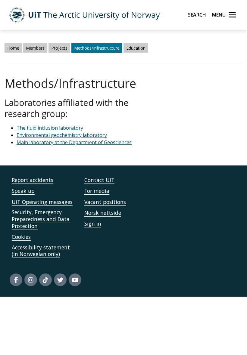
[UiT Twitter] (60, 279)
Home (13, 48)
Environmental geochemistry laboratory (62, 135)
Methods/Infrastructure (97, 48)
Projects (59, 48)
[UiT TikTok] (45, 279)
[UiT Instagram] (30, 279)
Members (35, 48)
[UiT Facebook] (16, 279)
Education (135, 48)
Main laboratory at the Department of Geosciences (74, 142)
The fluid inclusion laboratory (50, 128)
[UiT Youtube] (75, 279)
